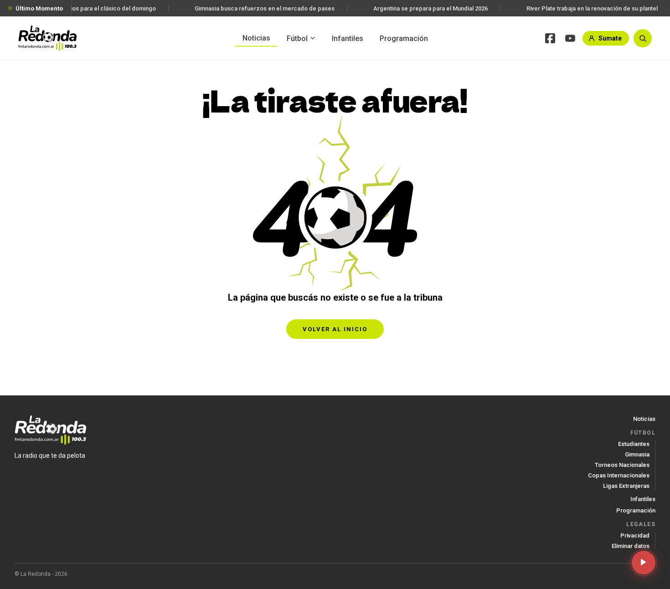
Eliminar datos (630, 546)
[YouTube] (570, 38)
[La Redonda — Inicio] (47, 38)
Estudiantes (633, 443)
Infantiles (347, 38)
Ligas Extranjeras (626, 485)
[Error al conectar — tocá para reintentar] (643, 562)
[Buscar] (643, 38)
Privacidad (634, 535)
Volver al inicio (335, 329)
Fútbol (297, 38)
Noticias (256, 37)
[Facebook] (550, 38)
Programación (404, 38)
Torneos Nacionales (622, 464)
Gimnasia (637, 454)
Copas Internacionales (618, 475)
